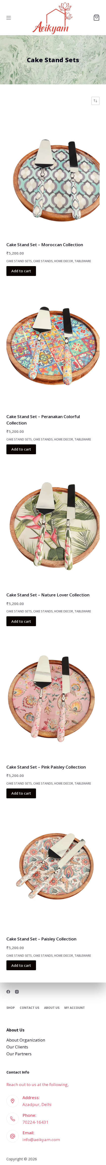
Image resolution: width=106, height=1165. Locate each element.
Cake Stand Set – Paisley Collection (41, 939)
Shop (10, 1008)
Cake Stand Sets (19, 261)
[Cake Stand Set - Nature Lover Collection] (53, 524)
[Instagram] (17, 992)
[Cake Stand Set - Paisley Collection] (53, 868)
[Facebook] (8, 992)
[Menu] (8, 17)
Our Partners (19, 1054)
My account (74, 1008)
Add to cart (21, 270)
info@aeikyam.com (41, 1139)
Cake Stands (43, 261)
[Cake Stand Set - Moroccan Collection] (53, 173)
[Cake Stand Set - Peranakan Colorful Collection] (53, 345)
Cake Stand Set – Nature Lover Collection (47, 595)
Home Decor (63, 261)
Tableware (82, 261)
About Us (51, 1008)
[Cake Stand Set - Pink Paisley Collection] (53, 696)
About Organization (25, 1040)
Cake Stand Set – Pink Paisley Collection (46, 767)
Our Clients (17, 1047)
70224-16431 (35, 1122)
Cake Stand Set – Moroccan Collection (44, 244)
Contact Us (29, 1008)
